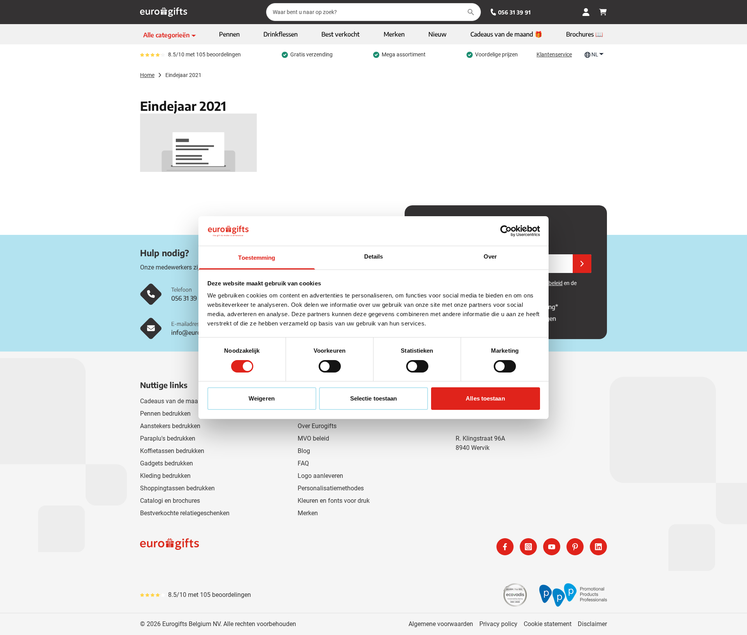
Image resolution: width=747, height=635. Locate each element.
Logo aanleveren (320, 475)
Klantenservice (554, 54)
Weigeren (262, 398)
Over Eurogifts (317, 426)
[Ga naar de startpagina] (163, 12)
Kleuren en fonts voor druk (334, 500)
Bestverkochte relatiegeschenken (185, 513)
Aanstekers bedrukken (170, 426)
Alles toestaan (485, 398)
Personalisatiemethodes (331, 488)
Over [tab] (490, 256)
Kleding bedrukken (165, 475)
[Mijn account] (586, 12)
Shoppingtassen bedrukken (177, 488)
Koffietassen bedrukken (172, 451)
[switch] (330, 366)
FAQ (303, 463)
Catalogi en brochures (170, 500)
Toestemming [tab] (256, 257)
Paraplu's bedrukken (167, 438)
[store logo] (255, 546)
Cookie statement (548, 624)
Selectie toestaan (373, 398)
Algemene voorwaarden (441, 624)
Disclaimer (592, 624)
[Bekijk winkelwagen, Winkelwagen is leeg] (603, 12)
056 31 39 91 (514, 12)
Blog (304, 451)
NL (594, 54)
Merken (308, 513)
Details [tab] (373, 256)
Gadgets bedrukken (166, 463)
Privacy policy (498, 624)
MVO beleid (313, 438)
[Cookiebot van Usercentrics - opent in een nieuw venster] (506, 231)
